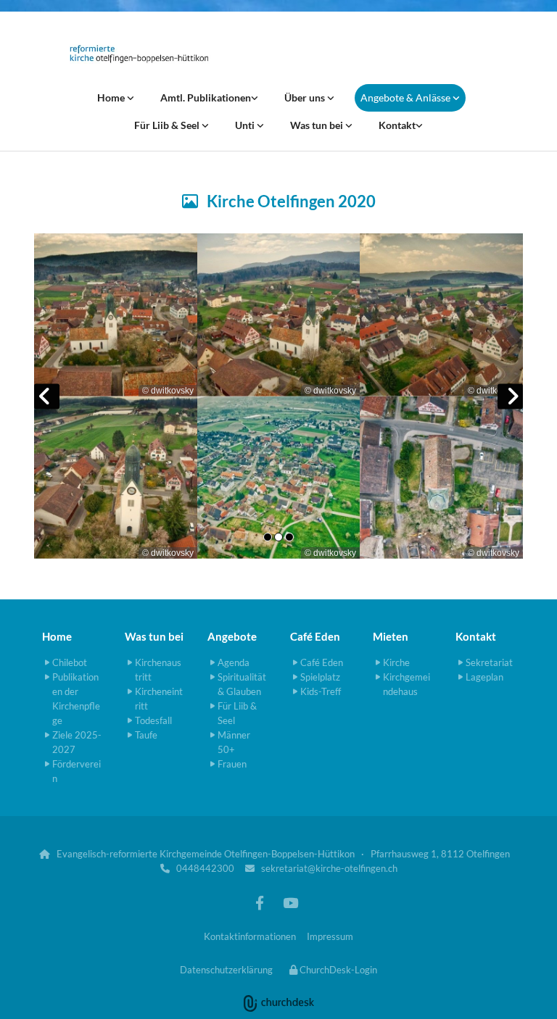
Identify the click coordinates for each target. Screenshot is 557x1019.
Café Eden (315, 636)
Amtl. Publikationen (205, 97)
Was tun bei (317, 125)
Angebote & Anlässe (406, 97)
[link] (115, 98)
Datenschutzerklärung (226, 970)
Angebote (232, 636)
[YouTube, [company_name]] (290, 902)
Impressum (330, 936)
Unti (246, 125)
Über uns (305, 97)
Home (112, 97)
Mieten (390, 636)
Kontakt (397, 125)
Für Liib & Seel (168, 125)
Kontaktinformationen (250, 936)
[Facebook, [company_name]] (260, 902)
